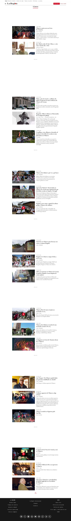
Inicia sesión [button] (63, 3)
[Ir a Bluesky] (39, 516)
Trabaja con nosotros (13, 504)
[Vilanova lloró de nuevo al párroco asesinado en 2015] (23, 314)
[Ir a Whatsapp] (42, 516)
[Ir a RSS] (49, 516)
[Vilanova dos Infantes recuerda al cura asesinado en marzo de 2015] (23, 329)
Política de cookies (58, 507)
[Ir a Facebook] (21, 516)
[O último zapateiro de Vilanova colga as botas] (23, 397)
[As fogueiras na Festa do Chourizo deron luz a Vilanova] (23, 344)
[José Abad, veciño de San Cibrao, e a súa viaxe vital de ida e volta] (23, 48)
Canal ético (58, 502)
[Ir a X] (25, 516)
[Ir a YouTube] (35, 516)
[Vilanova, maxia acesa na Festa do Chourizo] (23, 32)
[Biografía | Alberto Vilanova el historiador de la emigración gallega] (23, 118)
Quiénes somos (12, 502)
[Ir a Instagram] (28, 516)
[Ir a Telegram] (46, 516)
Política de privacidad (58, 504)
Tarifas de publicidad (12, 509)
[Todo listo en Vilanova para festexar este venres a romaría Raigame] (23, 246)
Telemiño (35, 503)
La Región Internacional (35, 501)
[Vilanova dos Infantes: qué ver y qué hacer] (23, 177)
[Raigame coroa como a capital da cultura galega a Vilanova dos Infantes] (23, 207)
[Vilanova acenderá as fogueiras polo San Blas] (23, 415)
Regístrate (56, 3)
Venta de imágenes (12, 511)
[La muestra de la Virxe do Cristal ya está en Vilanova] (23, 454)
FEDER (58, 511)
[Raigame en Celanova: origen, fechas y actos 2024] (23, 261)
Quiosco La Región (12, 507)
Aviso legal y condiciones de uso (58, 509)
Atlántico (35, 505)
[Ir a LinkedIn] (32, 516)
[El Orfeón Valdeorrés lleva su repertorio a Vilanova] (23, 469)
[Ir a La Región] (12, 4)
